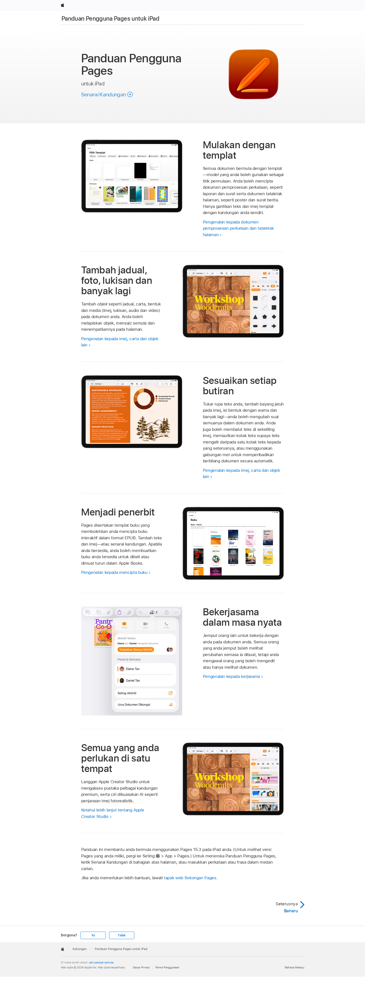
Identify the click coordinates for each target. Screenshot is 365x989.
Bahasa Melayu (294, 967)
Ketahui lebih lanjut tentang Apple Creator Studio (112, 813)
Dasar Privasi (141, 967)
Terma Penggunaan (167, 967)
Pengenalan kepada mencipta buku (114, 572)
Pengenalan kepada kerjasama (231, 676)
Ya (93, 935)
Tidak (122, 935)
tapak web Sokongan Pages (190, 877)
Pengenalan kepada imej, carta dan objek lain (119, 342)
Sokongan (80, 949)
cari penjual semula (101, 962)
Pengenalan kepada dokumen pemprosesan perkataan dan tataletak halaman (238, 228)
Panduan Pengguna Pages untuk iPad (110, 18)
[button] (107, 94)
